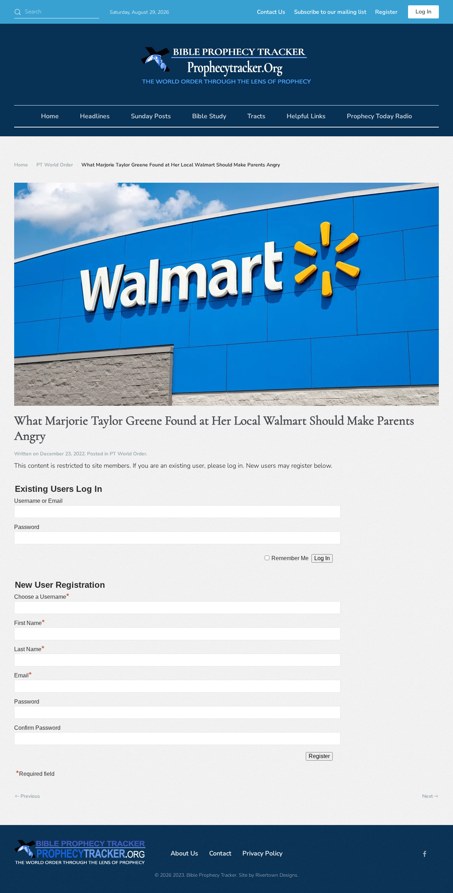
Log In (423, 12)
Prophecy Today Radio (379, 116)
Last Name (29, 649)
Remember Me (290, 558)
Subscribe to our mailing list (330, 12)
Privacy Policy (262, 853)
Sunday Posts (151, 116)
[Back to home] (226, 64)
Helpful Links (306, 116)
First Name (29, 623)
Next (427, 796)
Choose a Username (41, 597)
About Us (184, 853)
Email (23, 675)
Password (26, 527)
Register (386, 12)
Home (50, 116)
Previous (30, 796)
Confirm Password (37, 728)
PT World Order (128, 453)
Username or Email (38, 501)
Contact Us (271, 12)
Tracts (256, 116)
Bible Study (209, 116)
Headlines (95, 116)
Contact (220, 853)
